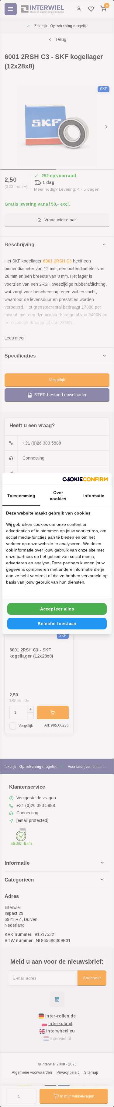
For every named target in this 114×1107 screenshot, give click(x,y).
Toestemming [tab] (21, 495)
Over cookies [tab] (58, 495)
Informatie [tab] (93, 495)
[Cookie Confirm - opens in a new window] (85, 479)
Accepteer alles (57, 609)
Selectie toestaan (57, 623)
